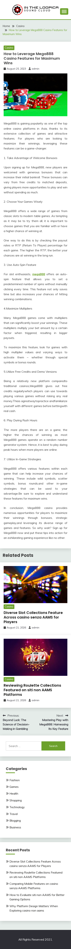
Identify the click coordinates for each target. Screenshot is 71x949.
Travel (13, 814)
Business (15, 827)
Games (14, 787)
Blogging (15, 820)
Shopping (15, 800)
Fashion (14, 780)
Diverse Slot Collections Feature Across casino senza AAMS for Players (33, 617)
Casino (9, 47)
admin (35, 68)
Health (13, 793)
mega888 (38, 274)
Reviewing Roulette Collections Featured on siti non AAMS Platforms (32, 690)
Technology (17, 807)
